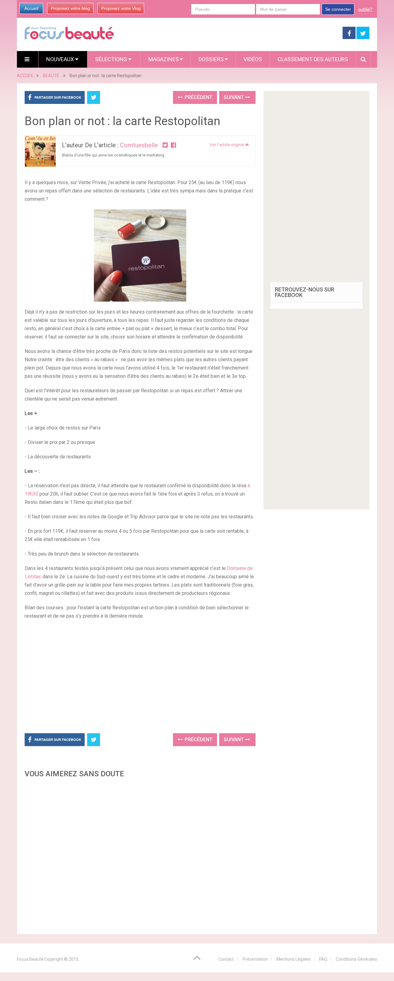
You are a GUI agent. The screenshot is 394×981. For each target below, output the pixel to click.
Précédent (197, 97)
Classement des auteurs (313, 59)
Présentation (255, 959)
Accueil (31, 8)
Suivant (234, 97)
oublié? (365, 9)
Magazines (163, 59)
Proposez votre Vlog (121, 8)
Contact (226, 959)
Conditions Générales (356, 959)
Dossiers (211, 59)
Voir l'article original (227, 144)
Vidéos (252, 59)
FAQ (323, 959)
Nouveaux (60, 59)
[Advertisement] (140, 675)
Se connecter (338, 9)
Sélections (111, 59)
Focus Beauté (30, 959)
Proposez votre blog (70, 8)
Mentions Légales (293, 959)
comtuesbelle (139, 145)
